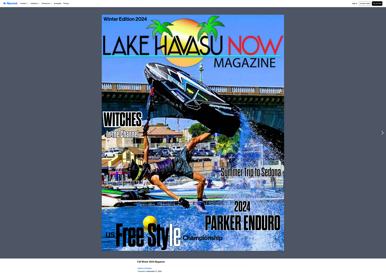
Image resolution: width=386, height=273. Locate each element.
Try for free (377, 3)
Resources (46, 3)
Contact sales (365, 3)
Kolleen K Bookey (145, 268)
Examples (57, 3)
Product (23, 3)
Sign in (354, 3)
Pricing (66, 3)
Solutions (34, 3)
